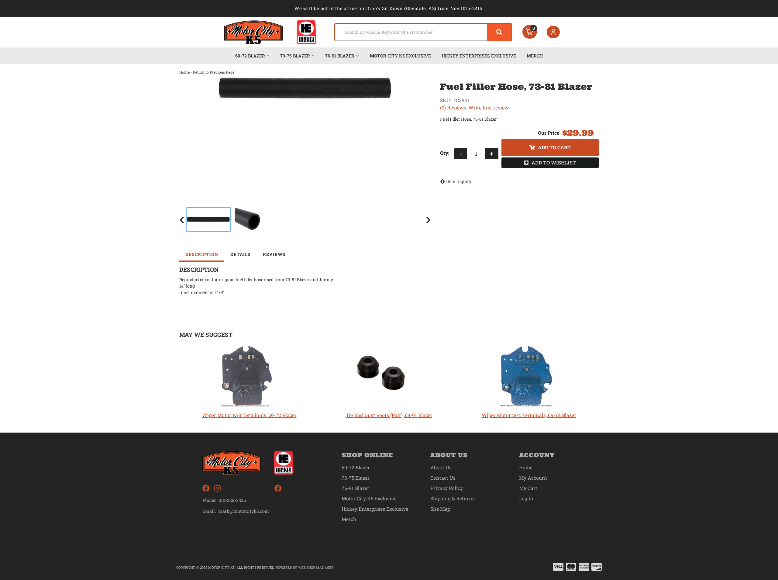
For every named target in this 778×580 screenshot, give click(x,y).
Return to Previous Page (213, 72)
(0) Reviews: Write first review (474, 107)
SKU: (445, 100)
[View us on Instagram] (217, 488)
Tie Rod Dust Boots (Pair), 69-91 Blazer (389, 415)
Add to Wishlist (554, 162)
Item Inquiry (458, 181)
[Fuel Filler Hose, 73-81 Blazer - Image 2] (248, 219)
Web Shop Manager (315, 567)
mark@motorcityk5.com (243, 511)
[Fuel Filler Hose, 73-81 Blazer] (305, 88)
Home (184, 72)
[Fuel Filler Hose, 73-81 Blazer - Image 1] (208, 219)
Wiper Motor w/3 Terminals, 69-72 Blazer (249, 415)
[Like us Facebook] (206, 488)
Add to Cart (554, 147)
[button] (423, 32)
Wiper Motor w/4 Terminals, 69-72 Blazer (529, 415)
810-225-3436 (232, 500)
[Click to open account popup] (553, 32)
